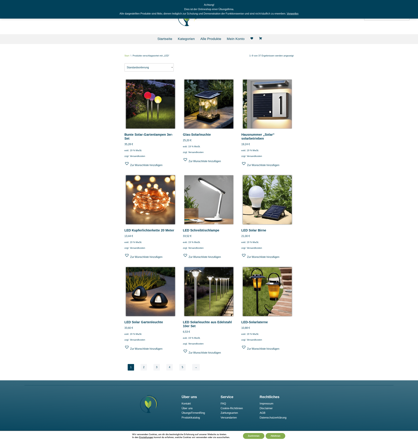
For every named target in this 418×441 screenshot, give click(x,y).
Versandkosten (137, 156)
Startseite (164, 39)
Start (126, 55)
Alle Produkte (210, 39)
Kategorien (186, 39)
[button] (143, 164)
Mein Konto (236, 39)
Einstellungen (146, 437)
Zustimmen (253, 435)
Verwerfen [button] (292, 13)
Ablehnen (275, 435)
